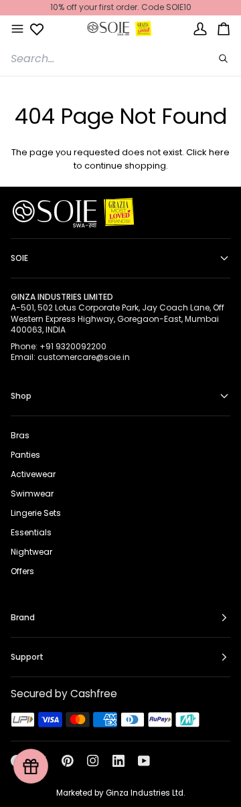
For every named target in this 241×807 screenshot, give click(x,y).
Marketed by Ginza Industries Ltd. (120, 793)
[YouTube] (144, 761)
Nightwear (31, 551)
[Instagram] (93, 761)
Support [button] (27, 656)
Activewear (33, 474)
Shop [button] (21, 395)
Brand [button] (23, 617)
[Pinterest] (68, 761)
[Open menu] (17, 28)
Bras (20, 435)
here (219, 152)
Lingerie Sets (36, 513)
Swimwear (32, 493)
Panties (25, 454)
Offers (22, 571)
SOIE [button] (19, 258)
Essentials (31, 532)
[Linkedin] (118, 761)
